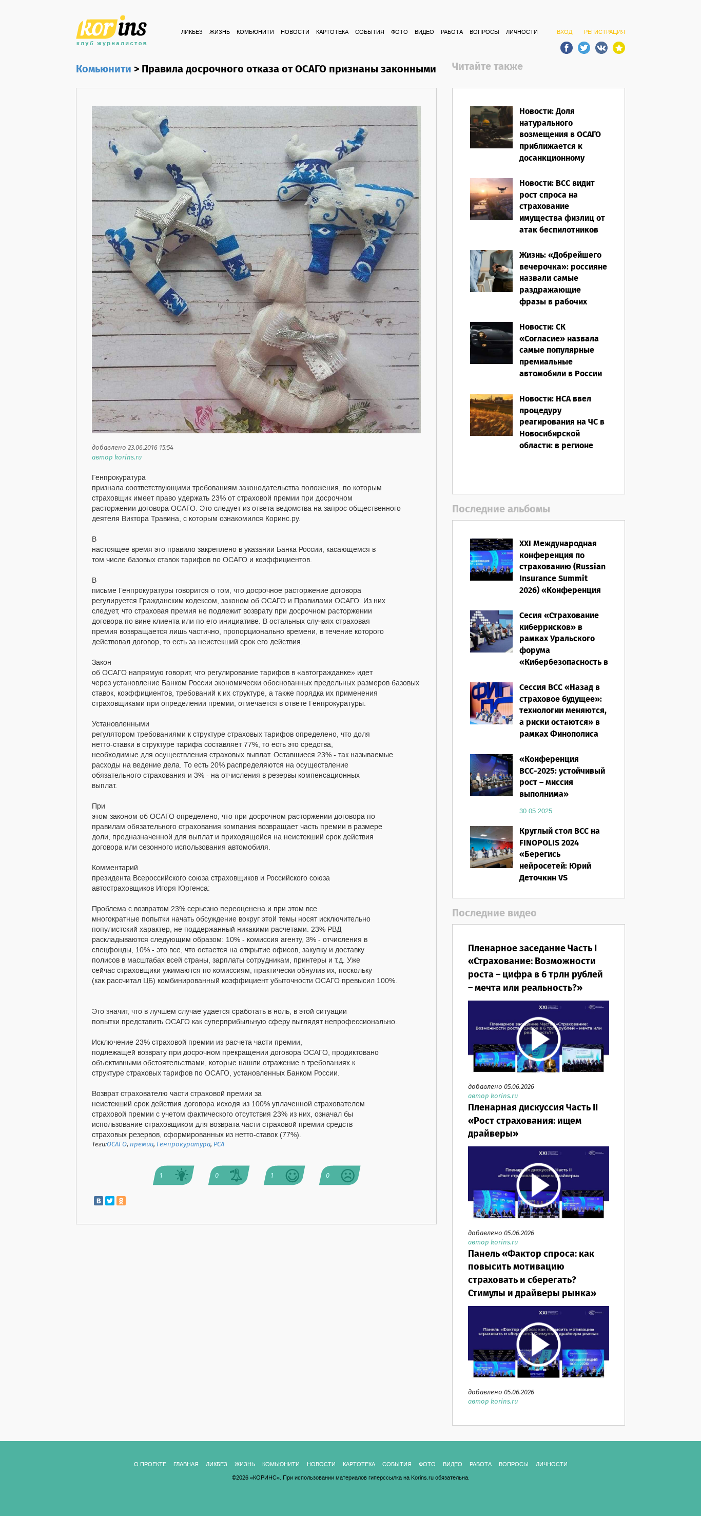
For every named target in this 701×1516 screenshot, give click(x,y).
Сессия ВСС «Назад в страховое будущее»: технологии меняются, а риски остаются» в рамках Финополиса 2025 (563, 717)
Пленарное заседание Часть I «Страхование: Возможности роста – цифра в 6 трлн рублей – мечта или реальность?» (535, 968)
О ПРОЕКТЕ (150, 1464)
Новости (295, 32)
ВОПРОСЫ (484, 32)
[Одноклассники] (121, 1200)
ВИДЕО (424, 32)
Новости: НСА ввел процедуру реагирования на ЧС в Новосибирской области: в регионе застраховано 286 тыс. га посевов (563, 434)
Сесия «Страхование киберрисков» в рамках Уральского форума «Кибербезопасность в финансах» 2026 (563, 645)
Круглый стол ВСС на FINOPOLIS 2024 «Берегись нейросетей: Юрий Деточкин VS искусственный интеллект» (559, 866)
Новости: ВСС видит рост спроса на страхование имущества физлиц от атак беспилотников (562, 207)
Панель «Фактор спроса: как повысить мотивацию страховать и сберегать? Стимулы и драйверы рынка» (532, 1274)
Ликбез (192, 32)
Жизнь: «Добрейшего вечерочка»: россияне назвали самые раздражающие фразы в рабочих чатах (563, 284)
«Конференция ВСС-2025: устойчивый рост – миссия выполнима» (562, 777)
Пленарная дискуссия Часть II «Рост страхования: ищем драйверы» (533, 1121)
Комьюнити (255, 32)
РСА (218, 1144)
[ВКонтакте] (98, 1200)
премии (141, 1144)
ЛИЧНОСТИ (522, 32)
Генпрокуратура (183, 1144)
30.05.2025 (535, 811)
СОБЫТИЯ (369, 32)
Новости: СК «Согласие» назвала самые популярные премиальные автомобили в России (560, 350)
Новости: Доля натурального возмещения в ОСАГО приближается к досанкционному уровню (560, 141)
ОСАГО (117, 1144)
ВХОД (564, 32)
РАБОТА (452, 32)
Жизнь (219, 32)
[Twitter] (109, 1200)
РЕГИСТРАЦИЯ (604, 32)
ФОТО (399, 32)
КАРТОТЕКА (332, 32)
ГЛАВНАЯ (186, 1464)
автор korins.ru (117, 457)
